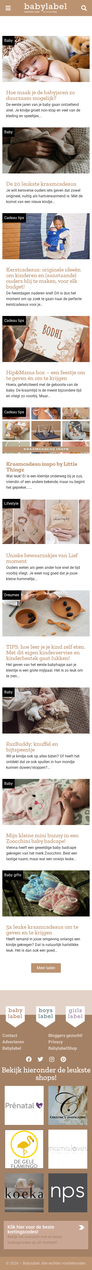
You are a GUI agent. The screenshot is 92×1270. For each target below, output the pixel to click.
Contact (9, 1035)
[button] (46, 968)
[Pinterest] (63, 1059)
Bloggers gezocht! (65, 1035)
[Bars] (8, 8)
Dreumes (11, 595)
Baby (8, 40)
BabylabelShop (62, 1048)
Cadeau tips (14, 218)
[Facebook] (29, 1059)
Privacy (55, 1041)
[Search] (84, 8)
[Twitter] (40, 1059)
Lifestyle (11, 503)
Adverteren (13, 1041)
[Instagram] (52, 1059)
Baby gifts (12, 875)
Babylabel (11, 1048)
